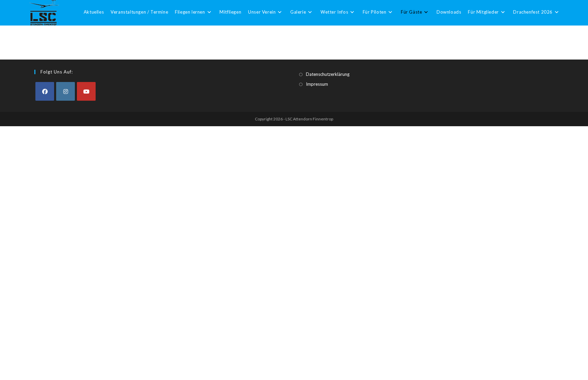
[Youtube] (86, 91)
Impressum (317, 84)
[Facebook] (44, 91)
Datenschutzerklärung (327, 74)
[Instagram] (65, 91)
